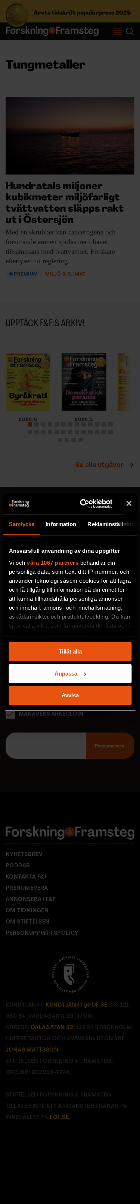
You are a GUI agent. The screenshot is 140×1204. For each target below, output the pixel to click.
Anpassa (66, 673)
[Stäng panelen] (128, 503)
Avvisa (70, 695)
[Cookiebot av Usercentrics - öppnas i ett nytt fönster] (83, 504)
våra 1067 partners (52, 562)
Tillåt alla (70, 651)
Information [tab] (61, 524)
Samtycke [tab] (21, 524)
